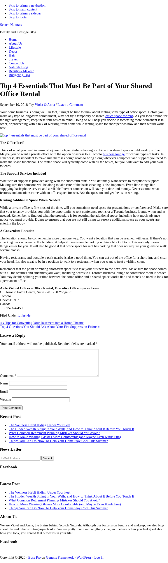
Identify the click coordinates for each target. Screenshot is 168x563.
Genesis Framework (60, 557)
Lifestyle (24, 315)
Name (4, 383)
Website (5, 399)
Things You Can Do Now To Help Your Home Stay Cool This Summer (58, 441)
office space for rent (119, 116)
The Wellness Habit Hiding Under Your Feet (39, 425)
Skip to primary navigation (27, 5)
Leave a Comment (70, 104)
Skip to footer (18, 17)
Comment (8, 375)
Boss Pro (34, 557)
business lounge (114, 154)
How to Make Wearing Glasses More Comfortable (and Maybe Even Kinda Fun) (65, 437)
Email (4, 391)
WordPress (84, 557)
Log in (98, 557)
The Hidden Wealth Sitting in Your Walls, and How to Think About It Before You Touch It (71, 429)
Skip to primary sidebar (25, 13)
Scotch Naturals (11, 25)
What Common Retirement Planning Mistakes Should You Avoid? (54, 433)
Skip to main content (23, 9)
